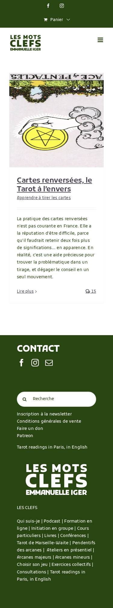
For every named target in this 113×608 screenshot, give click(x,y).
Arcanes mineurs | (74, 557)
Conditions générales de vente (49, 421)
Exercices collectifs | (72, 565)
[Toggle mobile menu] (101, 40)
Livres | (52, 536)
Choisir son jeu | (34, 565)
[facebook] (21, 362)
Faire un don (30, 429)
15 (93, 291)
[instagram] (35, 362)
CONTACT (38, 349)
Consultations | (33, 572)
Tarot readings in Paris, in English (52, 447)
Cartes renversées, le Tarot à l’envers (54, 185)
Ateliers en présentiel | (70, 550)
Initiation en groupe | (54, 529)
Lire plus (25, 291)
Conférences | (74, 536)
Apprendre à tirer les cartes (44, 198)
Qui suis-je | (30, 521)
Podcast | (54, 521)
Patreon (25, 436)
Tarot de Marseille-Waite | (44, 543)
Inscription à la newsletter (44, 414)
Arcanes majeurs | (36, 557)
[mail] (49, 362)
